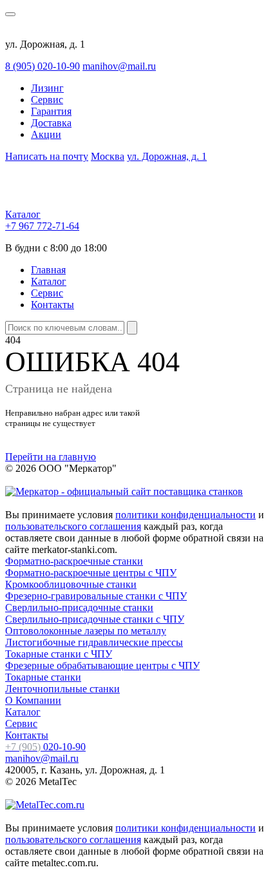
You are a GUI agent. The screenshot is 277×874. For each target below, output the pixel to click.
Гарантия (51, 111)
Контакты (52, 304)
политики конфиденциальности (185, 514)
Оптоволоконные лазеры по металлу (85, 630)
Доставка (51, 122)
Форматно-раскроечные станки (74, 561)
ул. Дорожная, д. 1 (167, 156)
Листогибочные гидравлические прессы (94, 642)
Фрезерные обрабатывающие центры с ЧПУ (102, 665)
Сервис (47, 99)
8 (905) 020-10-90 (42, 66)
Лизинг (47, 88)
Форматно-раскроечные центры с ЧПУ (91, 572)
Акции (46, 134)
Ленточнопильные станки (62, 688)
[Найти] (132, 328)
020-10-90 (45, 746)
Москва (107, 156)
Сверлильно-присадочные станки (79, 607)
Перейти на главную (50, 456)
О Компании (33, 700)
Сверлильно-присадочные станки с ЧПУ (94, 619)
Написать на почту (46, 156)
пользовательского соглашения (73, 526)
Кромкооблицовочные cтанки (71, 584)
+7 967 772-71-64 (42, 225)
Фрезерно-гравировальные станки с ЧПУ (96, 595)
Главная (48, 269)
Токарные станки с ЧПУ (58, 653)
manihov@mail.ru (119, 66)
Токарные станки (43, 677)
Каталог (23, 214)
